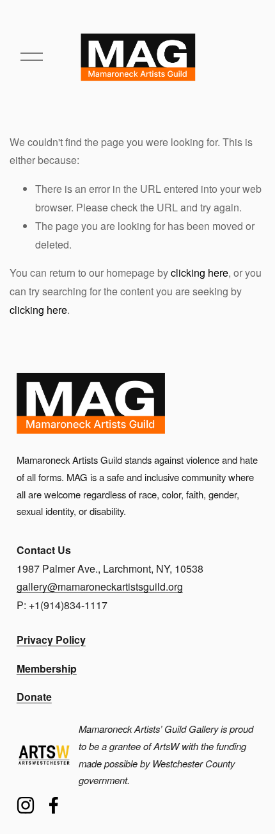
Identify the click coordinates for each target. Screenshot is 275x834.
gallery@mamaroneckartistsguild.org (100, 586)
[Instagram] (26, 805)
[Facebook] (54, 805)
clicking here (199, 272)
